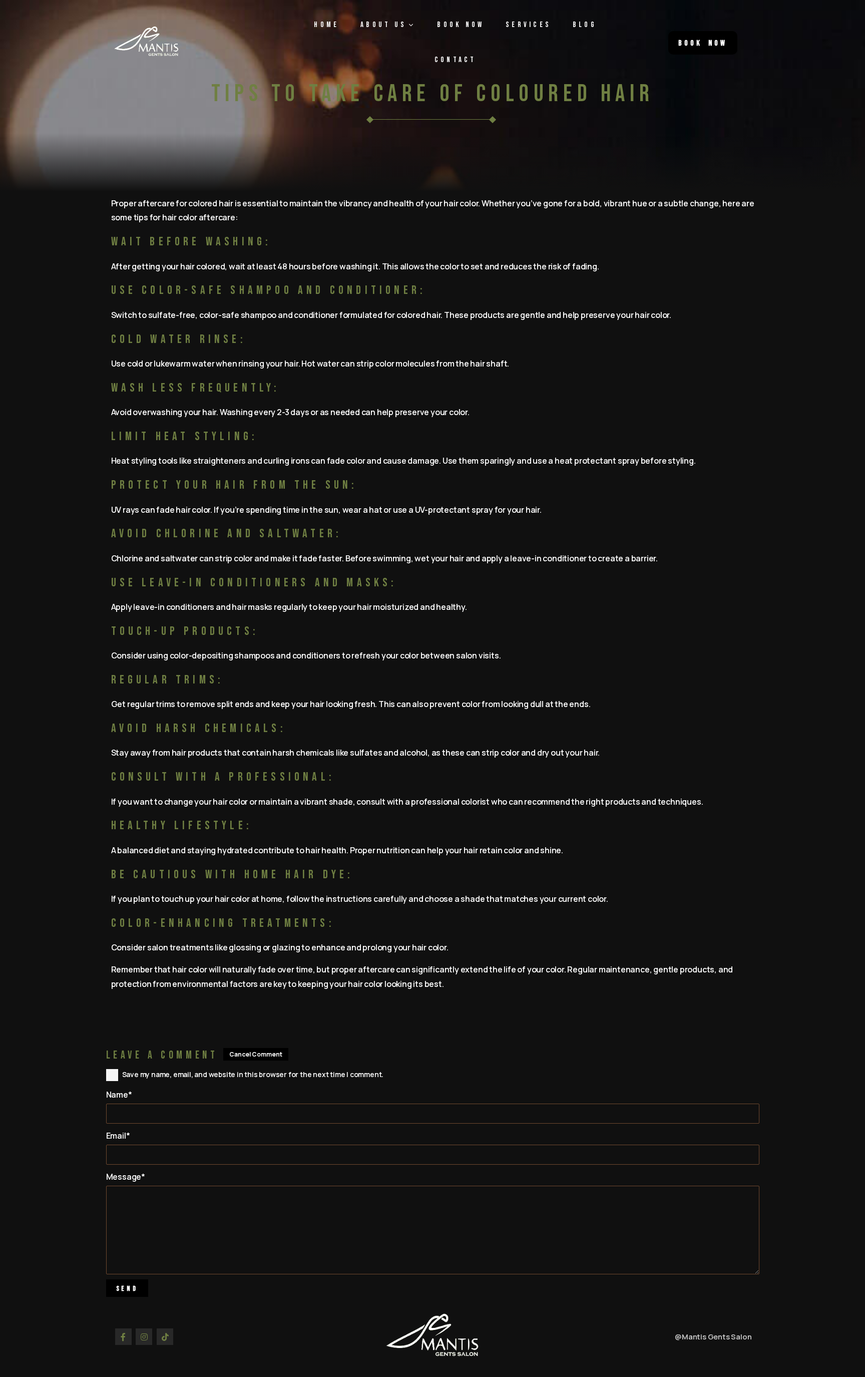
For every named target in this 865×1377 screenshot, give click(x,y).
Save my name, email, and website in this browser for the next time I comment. (253, 1074)
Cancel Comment (255, 1054)
